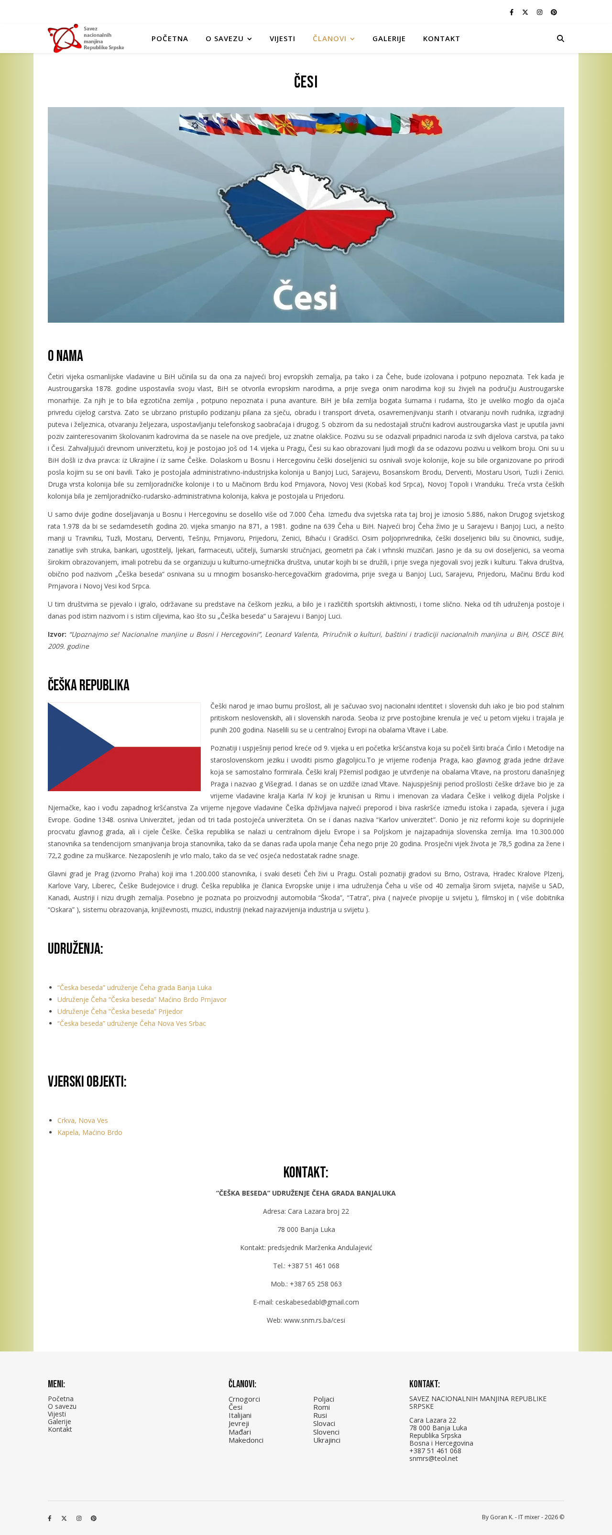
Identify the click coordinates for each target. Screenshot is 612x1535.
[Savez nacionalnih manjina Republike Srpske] (86, 38)
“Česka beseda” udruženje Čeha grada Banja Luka (134, 987)
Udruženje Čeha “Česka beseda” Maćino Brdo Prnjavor (142, 999)
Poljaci (323, 1399)
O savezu (62, 1406)
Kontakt (441, 38)
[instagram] (540, 12)
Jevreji (239, 1423)
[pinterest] (554, 12)
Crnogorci (244, 1399)
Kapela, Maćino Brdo (89, 1132)
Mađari (240, 1432)
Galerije (389, 38)
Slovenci (326, 1432)
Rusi (320, 1415)
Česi (235, 1407)
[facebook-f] (512, 12)
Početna (170, 38)
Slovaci (324, 1423)
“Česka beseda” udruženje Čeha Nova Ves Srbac (131, 1023)
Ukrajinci (326, 1440)
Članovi (330, 38)
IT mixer (529, 1517)
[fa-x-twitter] (526, 12)
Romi (321, 1407)
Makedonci (246, 1440)
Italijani (240, 1415)
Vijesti (282, 38)
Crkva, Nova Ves (82, 1120)
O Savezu (225, 38)
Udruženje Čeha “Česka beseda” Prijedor (120, 1011)
